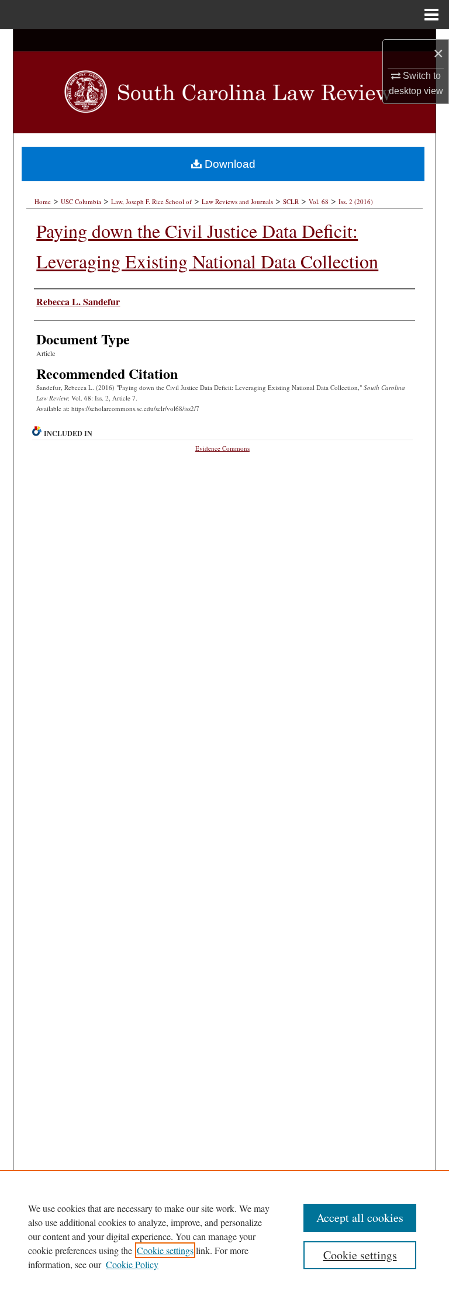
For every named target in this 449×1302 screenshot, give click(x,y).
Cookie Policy (132, 1264)
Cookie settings (165, 1250)
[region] (224, 1236)
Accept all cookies (359, 1217)
